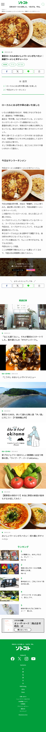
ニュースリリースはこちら (23, 699)
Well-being (23, 686)
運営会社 (23, 709)
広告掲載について (23, 701)
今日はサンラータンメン (16, 89)
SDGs (23, 689)
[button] (7, 71)
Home (3, 9)
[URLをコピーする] (39, 71)
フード (12, 64)
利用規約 (23, 704)
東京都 (5, 64)
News (23, 692)
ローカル (20, 64)
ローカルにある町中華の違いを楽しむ (21, 86)
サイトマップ (23, 711)
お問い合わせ (23, 696)
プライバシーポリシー (23, 706)
